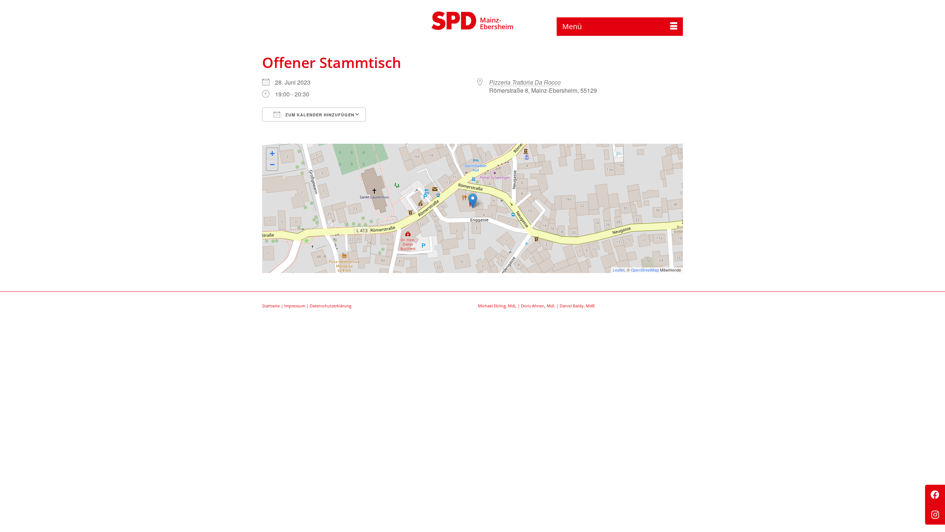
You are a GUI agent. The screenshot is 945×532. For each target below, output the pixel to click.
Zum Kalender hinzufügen (319, 114)
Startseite (271, 305)
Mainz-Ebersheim (496, 23)
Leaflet (619, 270)
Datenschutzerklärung (330, 305)
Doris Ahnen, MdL (538, 305)
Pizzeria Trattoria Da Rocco (525, 82)
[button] (472, 200)
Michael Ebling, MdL (497, 305)
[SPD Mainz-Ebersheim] (454, 19)
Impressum (294, 305)
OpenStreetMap (645, 270)
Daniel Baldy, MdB (577, 305)
